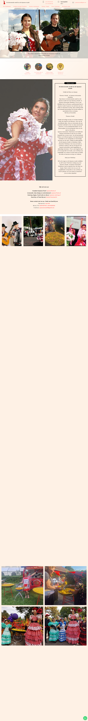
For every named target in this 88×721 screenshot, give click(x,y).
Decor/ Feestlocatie (55, 6)
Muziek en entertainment (34, 6)
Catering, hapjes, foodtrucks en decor (49, 73)
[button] (6, 30)
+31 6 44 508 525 (49, 3)
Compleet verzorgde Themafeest (20, 6)
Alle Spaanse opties (66, 6)
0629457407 (43, 205)
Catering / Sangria (45, 6)
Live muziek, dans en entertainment (38, 73)
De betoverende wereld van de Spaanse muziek (17, 2)
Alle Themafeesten (7, 6)
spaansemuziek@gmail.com (80, 2)
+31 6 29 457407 (49, 1)
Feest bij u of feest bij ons (60, 73)
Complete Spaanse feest (27, 73)
